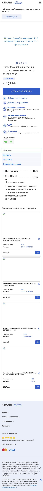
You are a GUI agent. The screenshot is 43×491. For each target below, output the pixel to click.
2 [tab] (19, 63)
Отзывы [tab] (7, 159)
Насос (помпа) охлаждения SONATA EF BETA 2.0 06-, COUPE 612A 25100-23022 (21, 368)
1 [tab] (17, 63)
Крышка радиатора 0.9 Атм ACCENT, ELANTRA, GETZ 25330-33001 (21, 323)
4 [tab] (24, 63)
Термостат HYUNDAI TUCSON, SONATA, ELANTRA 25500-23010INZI (21, 233)
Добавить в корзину (21, 91)
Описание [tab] (7, 150)
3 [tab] (21, 63)
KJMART (7, 2)
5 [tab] (26, 63)
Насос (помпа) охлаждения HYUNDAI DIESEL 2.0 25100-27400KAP (21, 278)
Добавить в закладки (17, 98)
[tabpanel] (21, 41)
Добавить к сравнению (17, 103)
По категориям (11, 17)
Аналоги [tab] (7, 155)
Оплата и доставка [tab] (12, 164)
